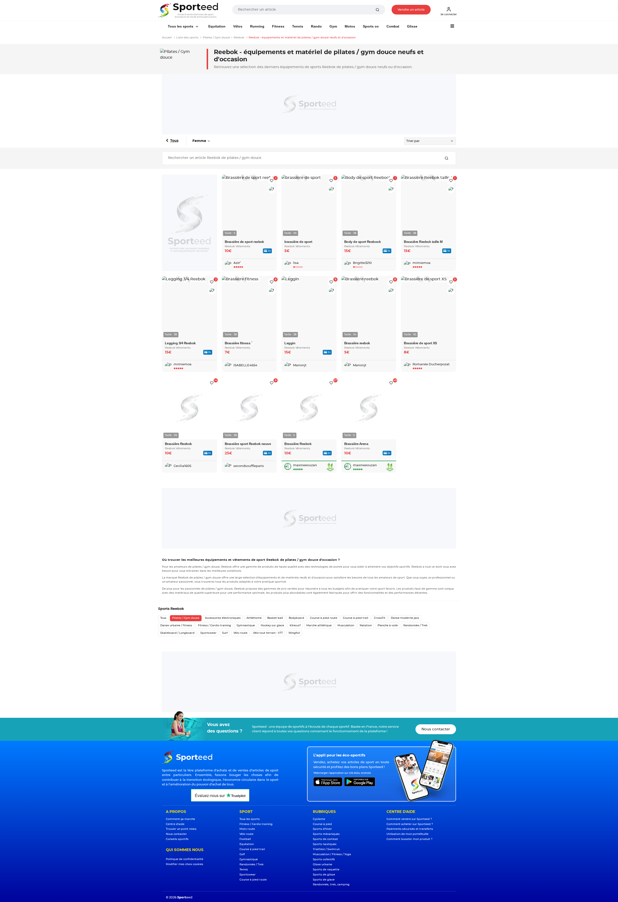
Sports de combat (325, 839)
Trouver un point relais (181, 829)
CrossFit (379, 618)
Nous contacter (435, 729)
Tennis (297, 26)
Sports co (371, 26)
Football (245, 839)
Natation (366, 625)
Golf (242, 854)
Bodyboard (296, 618)
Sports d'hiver (322, 829)
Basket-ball (275, 618)
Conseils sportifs (177, 839)
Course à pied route (323, 618)
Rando (316, 26)
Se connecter (449, 14)
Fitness (278, 26)
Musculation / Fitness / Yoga (332, 854)
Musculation (345, 625)
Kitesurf (295, 625)
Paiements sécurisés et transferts (409, 829)
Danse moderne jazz (405, 618)
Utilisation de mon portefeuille (407, 834)
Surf (225, 633)
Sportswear (208, 633)
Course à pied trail (355, 618)
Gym (333, 26)
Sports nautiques (325, 844)
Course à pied (322, 824)
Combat (392, 26)
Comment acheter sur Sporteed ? (409, 824)
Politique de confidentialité (184, 859)
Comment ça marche (180, 819)
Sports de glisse (324, 874)
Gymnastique (246, 625)
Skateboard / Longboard (177, 633)
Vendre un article (411, 9)
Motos (350, 26)
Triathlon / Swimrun (326, 849)
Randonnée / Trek (415, 625)
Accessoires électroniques (223, 618)
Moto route (247, 829)
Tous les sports (181, 26)
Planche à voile (388, 625)
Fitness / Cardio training (214, 625)
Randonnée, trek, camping (331, 884)
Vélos (237, 26)
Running (257, 26)
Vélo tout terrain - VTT (268, 633)
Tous (174, 140)
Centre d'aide (175, 824)
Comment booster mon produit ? (409, 839)
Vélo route (240, 633)
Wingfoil (294, 633)
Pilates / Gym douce (185, 618)
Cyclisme (319, 819)
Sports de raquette (326, 869)
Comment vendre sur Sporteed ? (409, 819)
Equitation (216, 26)
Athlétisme (254, 618)
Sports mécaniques (326, 834)
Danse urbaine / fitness (176, 625)
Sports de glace (324, 879)
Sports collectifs (324, 859)
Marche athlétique (319, 625)
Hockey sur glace (272, 625)
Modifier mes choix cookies (184, 864)
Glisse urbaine (322, 864)
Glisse (412, 26)
